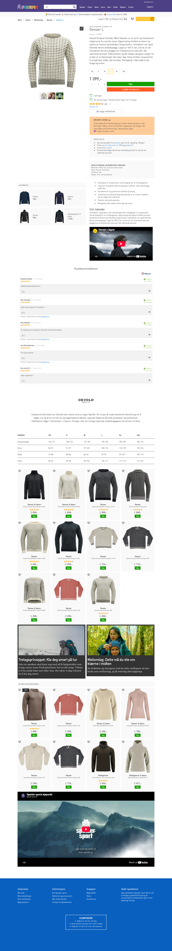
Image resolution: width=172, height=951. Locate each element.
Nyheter (123, 7)
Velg (34, 516)
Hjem (20, 20)
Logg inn (150, 7)
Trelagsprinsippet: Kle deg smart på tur (47, 659)
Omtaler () (94, 107)
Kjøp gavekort (23, 902)
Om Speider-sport (59, 893)
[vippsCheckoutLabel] (130, 89)
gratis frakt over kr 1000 (112, 145)
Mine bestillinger (24, 896)
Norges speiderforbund (133, 895)
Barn (109, 7)
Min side (21, 893)
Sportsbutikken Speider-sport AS (134, 893)
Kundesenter (148, 2)
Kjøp (130, 84)
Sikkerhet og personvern (62, 896)
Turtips (130, 7)
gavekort (128, 145)
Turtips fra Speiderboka (61, 902)
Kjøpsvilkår (91, 893)
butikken (117, 142)
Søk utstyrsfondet (59, 899)
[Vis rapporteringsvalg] (149, 291)
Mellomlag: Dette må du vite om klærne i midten (111, 661)
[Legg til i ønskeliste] (19, 471)
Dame (96, 7)
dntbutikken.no (45, 316)
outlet (108, 147)
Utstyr (90, 7)
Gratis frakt (111, 14)
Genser (50, 20)
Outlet (115, 7)
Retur (89, 896)
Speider (82, 7)
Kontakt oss (91, 899)
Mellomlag (38, 20)
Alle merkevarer (24, 899)
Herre (103, 7)
